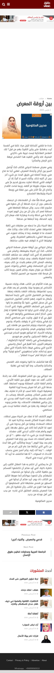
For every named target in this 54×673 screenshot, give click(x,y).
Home (49, 98)
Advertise (35, 660)
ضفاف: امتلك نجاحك (29, 590)
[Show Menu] (8, 4)
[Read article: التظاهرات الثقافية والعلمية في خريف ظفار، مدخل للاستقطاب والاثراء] (46, 604)
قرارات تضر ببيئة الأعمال (28, 636)
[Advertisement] (27, 59)
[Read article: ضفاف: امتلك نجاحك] (46, 593)
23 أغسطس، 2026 (30, 582)
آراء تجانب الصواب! (30, 625)
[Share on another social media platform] (10, 512)
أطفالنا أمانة (33, 614)
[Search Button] (3, 4)
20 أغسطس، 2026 (30, 617)
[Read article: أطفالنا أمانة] (46, 616)
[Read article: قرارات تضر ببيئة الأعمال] (46, 639)
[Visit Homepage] (47, 4)
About (44, 660)
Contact (9, 660)
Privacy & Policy (22, 660)
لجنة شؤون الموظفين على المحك (23, 579)
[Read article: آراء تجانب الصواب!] (46, 627)
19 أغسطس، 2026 (30, 639)
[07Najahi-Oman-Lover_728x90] (27, 19)
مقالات (41, 98)
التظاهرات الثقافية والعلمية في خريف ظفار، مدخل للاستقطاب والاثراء (21, 602)
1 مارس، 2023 (45, 110)
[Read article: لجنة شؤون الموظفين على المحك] (46, 582)
